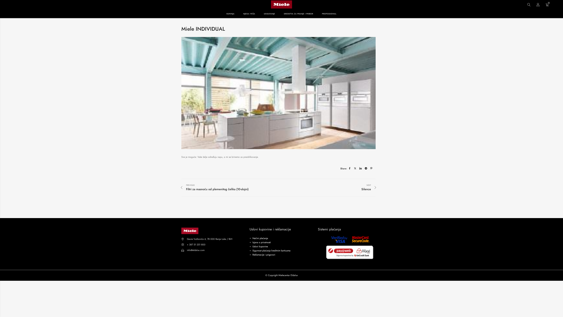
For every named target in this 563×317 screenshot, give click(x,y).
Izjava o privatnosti (261, 242)
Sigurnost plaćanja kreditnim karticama (271, 250)
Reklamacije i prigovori (263, 254)
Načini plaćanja (260, 238)
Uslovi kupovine (260, 246)
